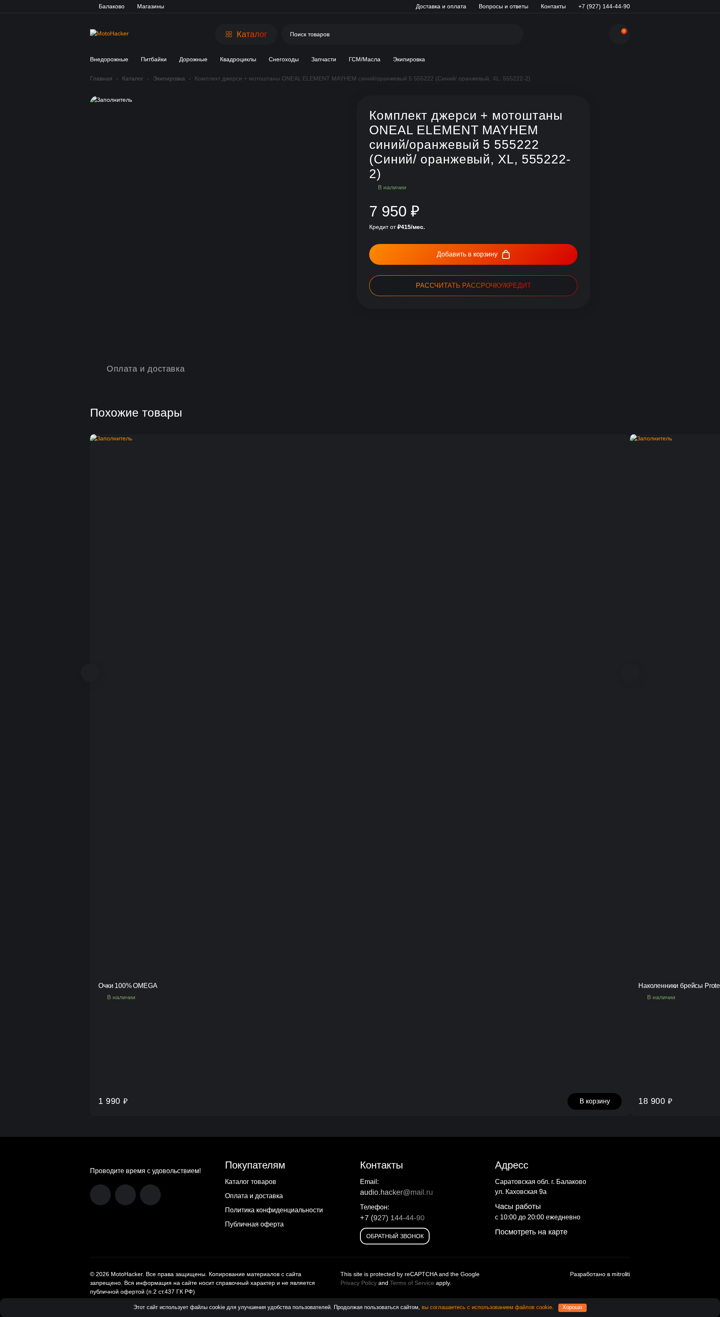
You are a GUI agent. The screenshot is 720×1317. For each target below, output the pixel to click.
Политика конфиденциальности (274, 1210)
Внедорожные (109, 59)
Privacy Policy (358, 1282)
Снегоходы (284, 59)
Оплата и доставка (254, 1195)
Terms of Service (412, 1282)
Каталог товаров (250, 1181)
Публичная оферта (254, 1224)
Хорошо (572, 1307)
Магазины (150, 6)
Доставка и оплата (441, 6)
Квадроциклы (238, 59)
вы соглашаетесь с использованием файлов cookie (487, 1307)
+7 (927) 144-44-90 (392, 1218)
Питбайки (154, 59)
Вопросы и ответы (503, 6)
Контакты (553, 6)
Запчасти (323, 59)
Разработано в (600, 1274)
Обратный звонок (395, 1236)
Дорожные (193, 59)
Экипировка (409, 59)
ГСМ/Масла (364, 59)
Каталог (132, 78)
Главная (101, 78)
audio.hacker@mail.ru (396, 1192)
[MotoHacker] (109, 34)
